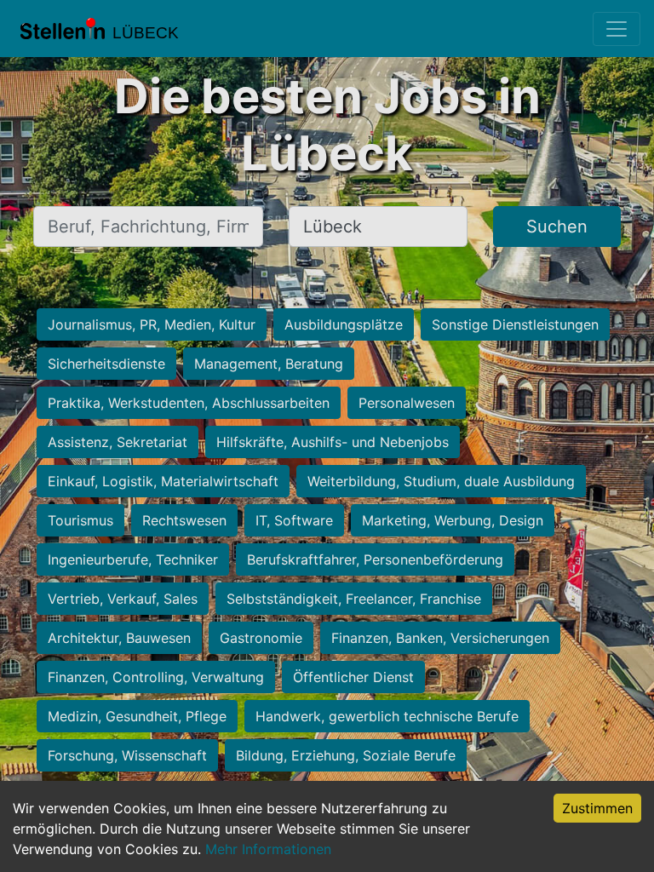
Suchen (557, 226)
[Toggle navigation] (616, 29)
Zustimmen (597, 808)
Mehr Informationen (268, 849)
